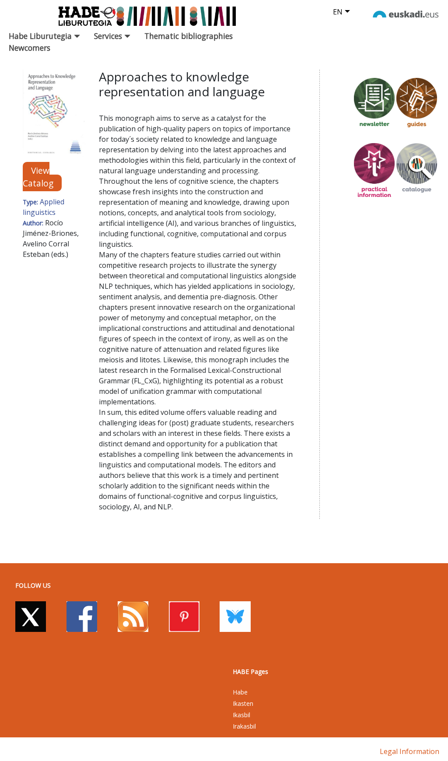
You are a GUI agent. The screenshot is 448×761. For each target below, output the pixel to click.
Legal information (409, 751)
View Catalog (38, 176)
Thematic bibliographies (188, 36)
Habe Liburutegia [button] (41, 36)
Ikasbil (241, 715)
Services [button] (109, 36)
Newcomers (29, 47)
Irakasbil (244, 726)
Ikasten (243, 703)
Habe (240, 692)
